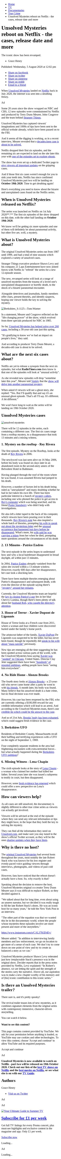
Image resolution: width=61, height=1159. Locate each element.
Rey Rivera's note (22, 520)
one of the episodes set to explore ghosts (33, 156)
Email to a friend (17, 84)
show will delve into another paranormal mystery (30, 383)
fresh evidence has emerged (33, 783)
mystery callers (43, 495)
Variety (35, 381)
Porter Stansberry (17, 505)
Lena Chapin (49, 768)
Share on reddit (16, 81)
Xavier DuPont (46, 634)
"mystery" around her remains (17, 587)
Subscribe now (9, 1137)
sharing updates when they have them (27, 840)
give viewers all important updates (19, 165)
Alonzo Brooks (36, 681)
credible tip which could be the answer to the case (27, 711)
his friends (12, 687)
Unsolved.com (9, 834)
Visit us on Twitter (18, 1093)
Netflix (45, 90)
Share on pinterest (17, 78)
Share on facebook (18, 72)
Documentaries (16, 10)
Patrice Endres (18, 563)
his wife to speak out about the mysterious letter (29, 525)
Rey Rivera (17, 454)
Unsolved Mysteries (19, 90)
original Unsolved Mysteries (21, 854)
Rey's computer (9, 502)
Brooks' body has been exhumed (40, 717)
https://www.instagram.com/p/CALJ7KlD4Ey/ (26, 932)
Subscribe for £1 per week (24, 1118)
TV (10, 7)
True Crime (14, 13)
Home (11, 4)
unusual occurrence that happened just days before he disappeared (26, 529)
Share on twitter (16, 75)
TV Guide (28, 1073)
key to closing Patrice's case (20, 596)
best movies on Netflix (31, 1070)
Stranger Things (32, 117)
